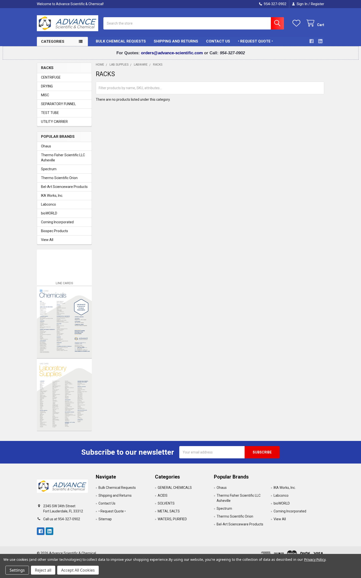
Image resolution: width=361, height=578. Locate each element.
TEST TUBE (50, 113)
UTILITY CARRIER (54, 122)
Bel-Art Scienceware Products (64, 187)
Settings (17, 570)
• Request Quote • (255, 41)
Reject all (43, 570)
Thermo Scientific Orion (59, 178)
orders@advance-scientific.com (172, 53)
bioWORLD (49, 213)
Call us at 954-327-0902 (61, 519)
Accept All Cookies (78, 570)
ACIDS (162, 495)
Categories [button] (52, 41)
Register (317, 4)
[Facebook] (311, 41)
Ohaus (46, 146)
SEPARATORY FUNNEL (58, 104)
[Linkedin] (320, 41)
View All (47, 240)
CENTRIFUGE (51, 77)
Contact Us (218, 41)
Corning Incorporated (57, 222)
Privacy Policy (314, 559)
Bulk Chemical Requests (121, 41)
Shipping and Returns (176, 41)
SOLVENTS (166, 503)
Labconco (48, 204)
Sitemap (105, 519)
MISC (45, 95)
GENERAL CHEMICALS (175, 488)
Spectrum (48, 169)
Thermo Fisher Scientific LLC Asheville (63, 157)
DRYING (47, 86)
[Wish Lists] (297, 23)
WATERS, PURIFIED (172, 519)
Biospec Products (54, 231)
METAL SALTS (169, 511)
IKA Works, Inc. (52, 195)
